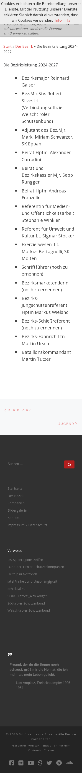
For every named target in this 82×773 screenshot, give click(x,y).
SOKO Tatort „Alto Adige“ (27, 596)
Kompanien (16, 503)
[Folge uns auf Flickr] (20, 763)
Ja (68, 20)
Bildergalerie (17, 510)
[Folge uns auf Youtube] (31, 763)
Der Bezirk (24, 46)
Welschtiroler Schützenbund (29, 610)
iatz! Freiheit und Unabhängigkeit (32, 581)
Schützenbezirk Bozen (37, 734)
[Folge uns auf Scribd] (40, 763)
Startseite (15, 488)
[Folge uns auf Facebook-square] (11, 763)
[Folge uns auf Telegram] (59, 763)
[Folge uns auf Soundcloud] (69, 763)
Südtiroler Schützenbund (26, 603)
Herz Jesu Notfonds (22, 574)
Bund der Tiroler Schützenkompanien (36, 566)
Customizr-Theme (41, 750)
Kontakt (14, 517)
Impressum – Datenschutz (27, 525)
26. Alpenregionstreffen (25, 559)
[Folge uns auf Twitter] (49, 763)
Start (7, 46)
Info (58, 20)
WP (37, 745)
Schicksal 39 (16, 588)
